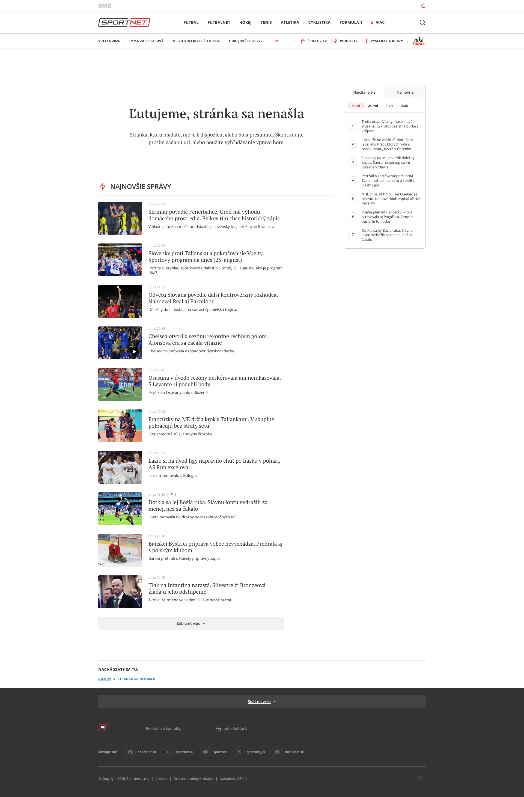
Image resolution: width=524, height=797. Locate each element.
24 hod (373, 106)
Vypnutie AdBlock (231, 728)
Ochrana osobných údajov (193, 779)
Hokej (245, 22)
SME (404, 106)
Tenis (266, 22)
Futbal (191, 22)
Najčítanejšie (364, 92)
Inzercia (161, 779)
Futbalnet (219, 22)
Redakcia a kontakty (163, 728)
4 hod (356, 106)
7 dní (389, 106)
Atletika (290, 22)
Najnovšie (405, 92)
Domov (104, 679)
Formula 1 (351, 22)
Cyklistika (319, 22)
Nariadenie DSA (232, 779)
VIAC (380, 22)
